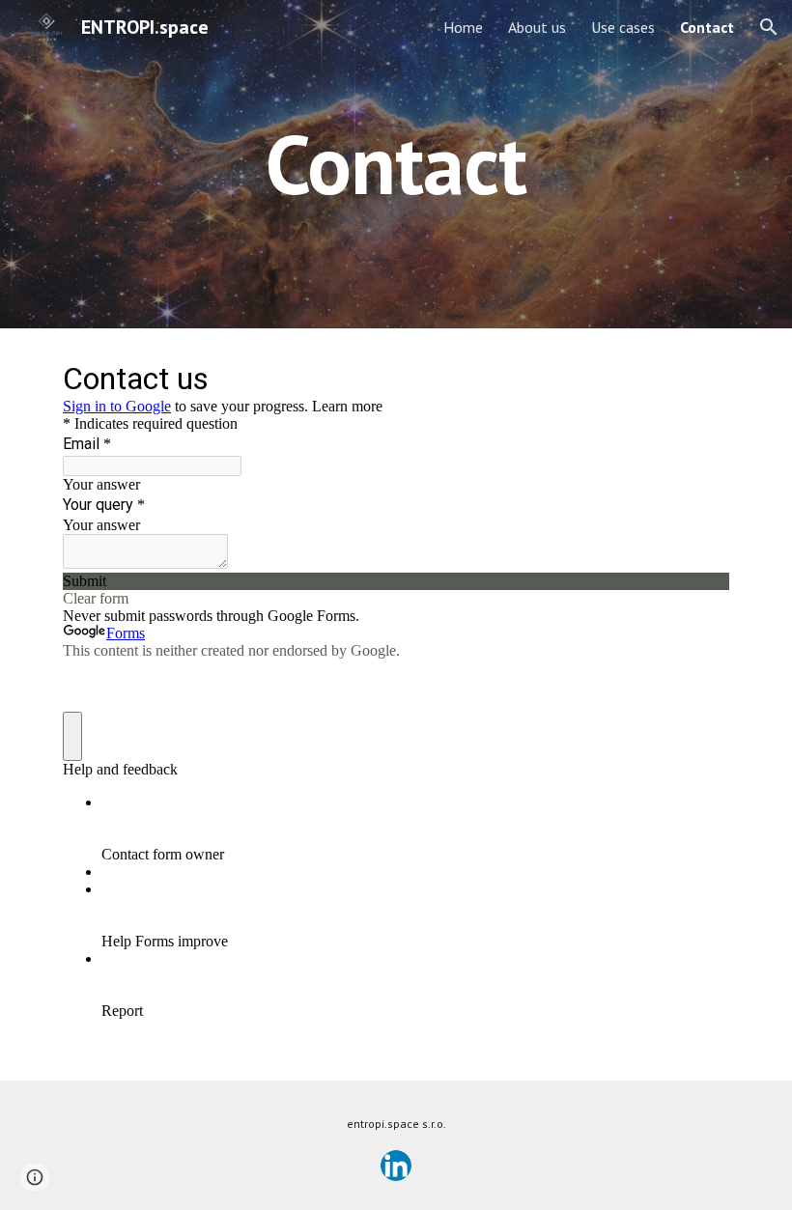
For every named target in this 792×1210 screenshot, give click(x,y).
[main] (396, 163)
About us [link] (537, 27)
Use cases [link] (623, 27)
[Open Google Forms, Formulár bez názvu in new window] (700, 377)
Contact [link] (707, 27)
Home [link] (463, 27)
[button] (769, 27)
